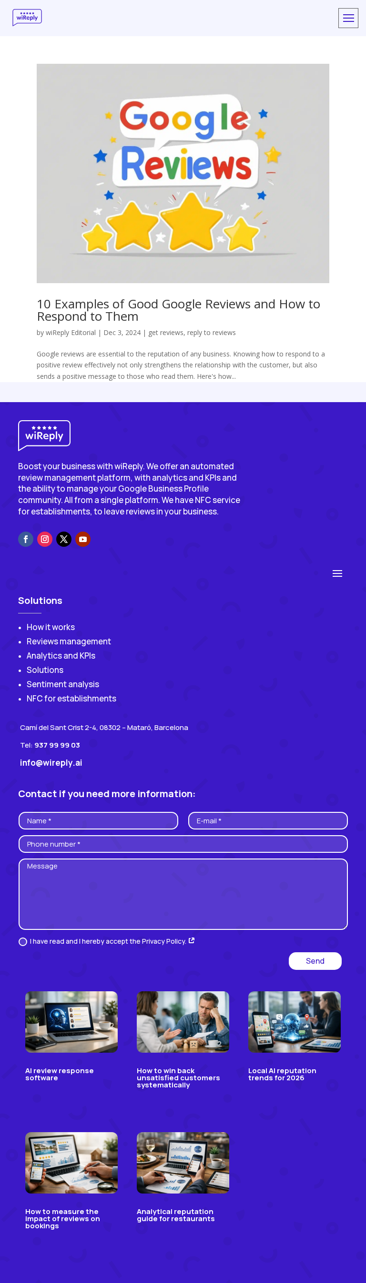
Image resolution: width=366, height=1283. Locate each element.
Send (315, 961)
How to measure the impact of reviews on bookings (62, 1218)
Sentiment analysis (63, 684)
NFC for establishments (71, 698)
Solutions (45, 669)
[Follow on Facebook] (25, 539)
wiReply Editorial (71, 332)
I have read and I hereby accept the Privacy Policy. (109, 941)
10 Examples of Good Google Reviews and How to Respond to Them (178, 310)
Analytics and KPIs (61, 655)
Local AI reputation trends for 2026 (282, 1074)
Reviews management (69, 641)
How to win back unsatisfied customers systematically (178, 1078)
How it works (51, 627)
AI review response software (59, 1074)
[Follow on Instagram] (44, 539)
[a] (348, 18)
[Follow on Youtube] (83, 539)
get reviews (165, 332)
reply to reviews (211, 332)
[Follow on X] (63, 539)
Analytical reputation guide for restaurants (176, 1215)
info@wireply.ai (51, 762)
